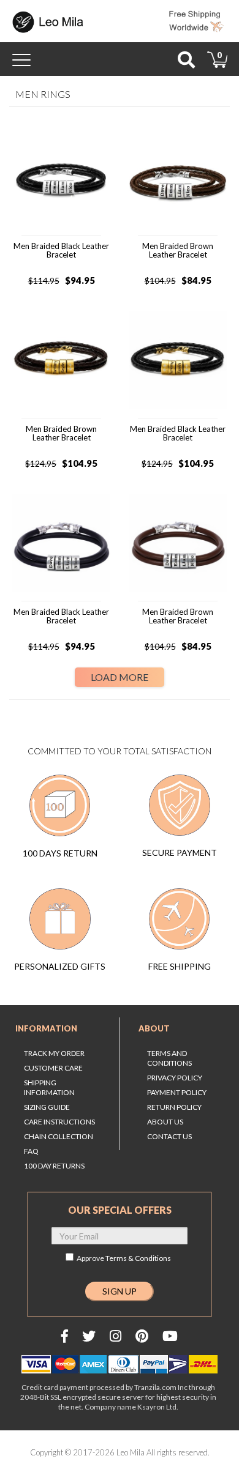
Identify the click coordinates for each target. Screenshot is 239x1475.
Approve (124, 1258)
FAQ (31, 1151)
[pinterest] (141, 1336)
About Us (165, 1121)
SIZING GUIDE (47, 1107)
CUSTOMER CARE (53, 1067)
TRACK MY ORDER (54, 1053)
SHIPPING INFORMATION (49, 1087)
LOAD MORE (119, 677)
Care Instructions (59, 1121)
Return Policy (174, 1107)
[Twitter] (89, 1336)
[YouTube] (170, 1336)
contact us (169, 1136)
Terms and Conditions (169, 1058)
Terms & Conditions (138, 1258)
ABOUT (154, 1028)
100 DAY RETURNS (54, 1165)
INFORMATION (46, 1028)
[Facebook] (64, 1336)
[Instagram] (115, 1336)
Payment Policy (177, 1092)
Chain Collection (58, 1136)
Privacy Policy (174, 1077)
